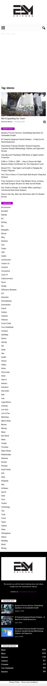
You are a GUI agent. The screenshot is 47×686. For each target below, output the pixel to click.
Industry (4, 383)
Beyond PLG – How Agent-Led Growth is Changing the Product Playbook (21, 169)
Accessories (6, 207)
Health (3, 357)
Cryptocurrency (7, 278)
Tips (2, 511)
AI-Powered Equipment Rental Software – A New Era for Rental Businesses (22, 140)
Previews (4, 447)
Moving (4, 428)
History (4, 361)
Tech (3, 499)
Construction (6, 260)
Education (5, 297)
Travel (3, 518)
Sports (3, 492)
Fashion (4, 312)
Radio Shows (6, 451)
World (3, 544)
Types (3, 522)
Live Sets (4, 409)
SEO (2, 473)
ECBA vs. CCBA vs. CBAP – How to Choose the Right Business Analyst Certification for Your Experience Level (22, 162)
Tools (3, 514)
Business (4, 241)
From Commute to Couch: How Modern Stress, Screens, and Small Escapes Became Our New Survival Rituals (22, 182)
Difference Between (9, 290)
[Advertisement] (23, 61)
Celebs (3, 256)
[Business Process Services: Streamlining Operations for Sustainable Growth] (7, 608)
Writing (3, 548)
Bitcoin (3, 233)
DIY (2, 293)
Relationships (6, 454)
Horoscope (5, 372)
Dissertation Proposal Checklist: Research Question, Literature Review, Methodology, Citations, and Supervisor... (29, 631)
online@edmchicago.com (28, 592)
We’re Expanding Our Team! (13, 118)
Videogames (6, 533)
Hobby (3, 364)
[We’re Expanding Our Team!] (23, 104)
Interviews (5, 391)
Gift (2, 346)
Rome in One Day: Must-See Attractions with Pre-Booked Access (22, 195)
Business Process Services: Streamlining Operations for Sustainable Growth (22, 134)
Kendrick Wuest (6, 122)
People (4, 443)
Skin (2, 484)
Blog (3, 237)
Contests (4, 267)
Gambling (4, 335)
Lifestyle (4, 406)
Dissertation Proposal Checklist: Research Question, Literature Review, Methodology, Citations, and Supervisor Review (22, 148)
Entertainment (6, 301)
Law (2, 398)
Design (3, 286)
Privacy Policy (14, 682)
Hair (2, 353)
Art (2, 218)
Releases (4, 458)
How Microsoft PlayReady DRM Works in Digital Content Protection (22, 156)
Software (4, 488)
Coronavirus (5, 271)
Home (2, 34)
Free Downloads (7, 327)
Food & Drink (6, 323)
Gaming (4, 342)
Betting (4, 222)
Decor (3, 282)
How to (4, 379)
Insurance (4, 387)
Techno (4, 503)
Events (3, 308)
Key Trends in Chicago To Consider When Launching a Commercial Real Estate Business (21, 188)
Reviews (4, 466)
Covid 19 (4, 275)
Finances (4, 320)
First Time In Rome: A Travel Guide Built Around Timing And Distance (23, 175)
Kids (2, 394)
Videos (3, 537)
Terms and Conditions (29, 682)
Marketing (5, 417)
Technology (5, 507)
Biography (5, 230)
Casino (3, 248)
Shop (3, 477)
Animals (4, 215)
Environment (5, 305)
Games (3, 338)
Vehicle (4, 526)
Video (3, 529)
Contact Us (5, 263)
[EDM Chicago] (23, 12)
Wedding (4, 541)
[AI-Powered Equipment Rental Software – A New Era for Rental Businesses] (7, 620)
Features (4, 316)
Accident (4, 211)
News (3, 439)
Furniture (4, 331)
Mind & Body (6, 421)
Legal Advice (6, 402)
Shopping (4, 481)
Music (3, 432)
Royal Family (6, 469)
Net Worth (5, 436)
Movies (4, 424)
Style (3, 496)
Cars (3, 245)
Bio (2, 226)
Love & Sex (5, 413)
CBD (3, 252)
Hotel (3, 376)
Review (4, 462)
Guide (3, 349)
